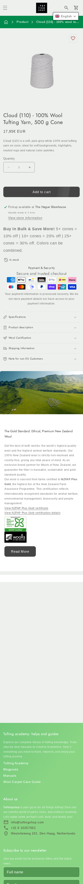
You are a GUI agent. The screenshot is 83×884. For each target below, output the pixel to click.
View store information (25, 218)
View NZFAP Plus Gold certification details (32, 512)
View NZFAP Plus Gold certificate (26, 508)
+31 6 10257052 (23, 828)
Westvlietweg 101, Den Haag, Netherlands (43, 833)
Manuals (9, 775)
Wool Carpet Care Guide (22, 782)
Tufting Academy (16, 763)
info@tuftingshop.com (27, 822)
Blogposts (10, 769)
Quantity (9, 158)
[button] (5, 8)
